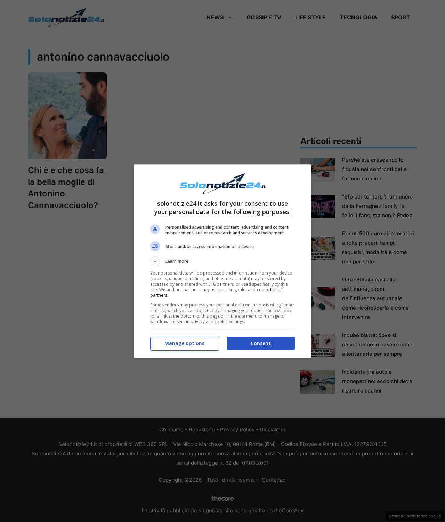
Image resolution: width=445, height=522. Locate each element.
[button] (222, 261)
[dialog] (223, 261)
